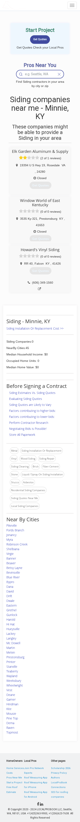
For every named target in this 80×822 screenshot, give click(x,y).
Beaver (11, 563)
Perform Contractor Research (28, 423)
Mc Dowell (13, 643)
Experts (28, 773)
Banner (11, 558)
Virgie (10, 554)
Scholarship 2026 (60, 768)
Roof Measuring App (35, 777)
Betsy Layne (14, 568)
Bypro (10, 582)
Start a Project (14, 782)
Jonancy (11, 535)
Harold (10, 619)
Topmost (12, 732)
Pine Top (12, 718)
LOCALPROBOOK (27, 5)
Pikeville (11, 525)
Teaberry (12, 671)
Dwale (10, 601)
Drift (9, 596)
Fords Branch (15, 530)
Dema (10, 723)
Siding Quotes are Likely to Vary (30, 405)
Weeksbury (13, 681)
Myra (9, 540)
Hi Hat (10, 624)
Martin (10, 648)
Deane (10, 695)
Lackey (10, 634)
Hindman (12, 704)
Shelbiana (12, 549)
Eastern (11, 605)
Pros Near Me (14, 777)
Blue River (13, 577)
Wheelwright (14, 685)
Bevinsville (13, 572)
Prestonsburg (15, 657)
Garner (11, 699)
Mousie (11, 714)
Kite (9, 709)
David (10, 591)
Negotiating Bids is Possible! (28, 429)
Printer (10, 662)
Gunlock (11, 615)
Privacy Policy (59, 773)
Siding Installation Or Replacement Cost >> (35, 328)
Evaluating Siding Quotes (25, 399)
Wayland (11, 676)
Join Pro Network (34, 768)
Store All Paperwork (22, 435)
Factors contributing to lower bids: (32, 417)
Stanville (11, 666)
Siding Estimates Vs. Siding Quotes (32, 393)
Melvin (10, 652)
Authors (55, 777)
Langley (11, 638)
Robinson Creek (17, 544)
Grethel (11, 610)
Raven (10, 728)
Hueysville (13, 629)
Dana (9, 587)
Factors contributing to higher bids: (32, 411)
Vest (9, 690)
